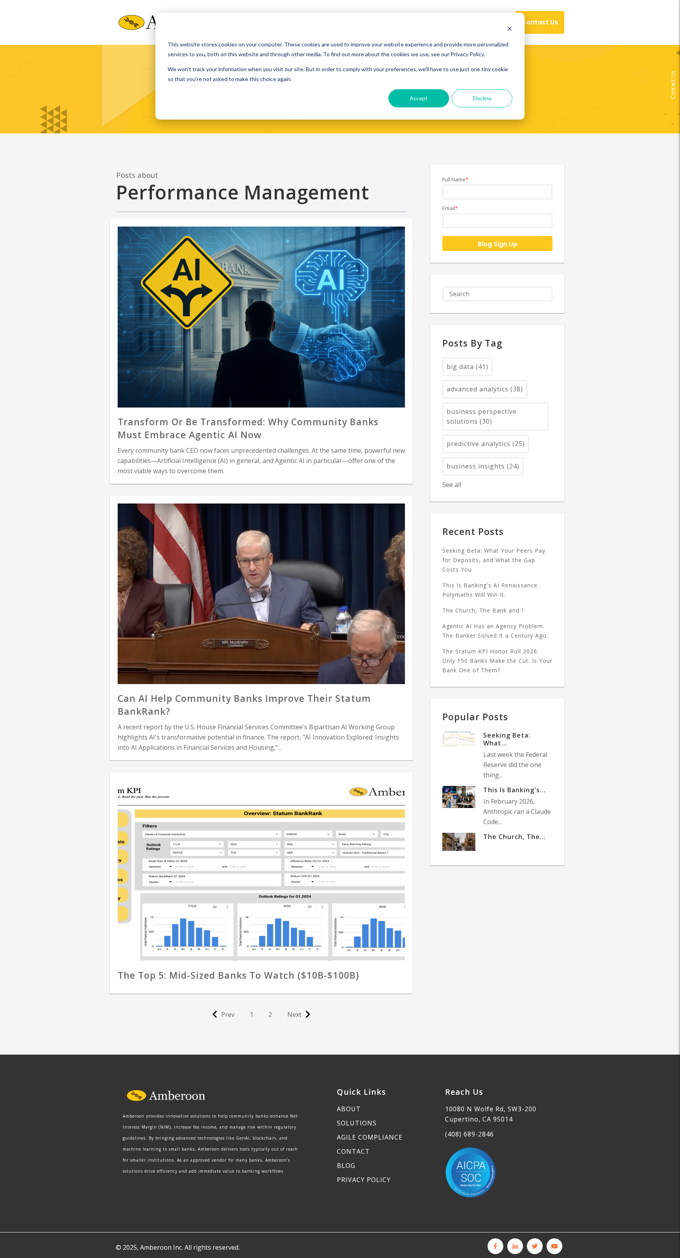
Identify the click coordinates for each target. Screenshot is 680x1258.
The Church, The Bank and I (482, 610)
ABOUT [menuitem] (349, 1109)
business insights (483, 466)
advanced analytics (485, 389)
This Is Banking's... (514, 790)
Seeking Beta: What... (506, 739)
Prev (228, 1014)
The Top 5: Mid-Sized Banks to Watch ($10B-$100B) (238, 975)
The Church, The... (514, 836)
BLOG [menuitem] (346, 1165)
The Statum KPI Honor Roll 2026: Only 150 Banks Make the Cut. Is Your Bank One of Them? (497, 660)
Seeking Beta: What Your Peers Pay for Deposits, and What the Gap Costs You (493, 560)
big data (467, 366)
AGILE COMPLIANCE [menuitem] (370, 1137)
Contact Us (672, 85)
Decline (482, 98)
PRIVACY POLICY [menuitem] (364, 1179)
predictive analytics (486, 443)
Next (294, 1014)
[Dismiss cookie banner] (509, 30)
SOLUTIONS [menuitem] (357, 1123)
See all (451, 484)
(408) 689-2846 (469, 1134)
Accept (419, 98)
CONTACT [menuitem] (353, 1151)
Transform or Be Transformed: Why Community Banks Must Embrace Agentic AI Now (248, 428)
